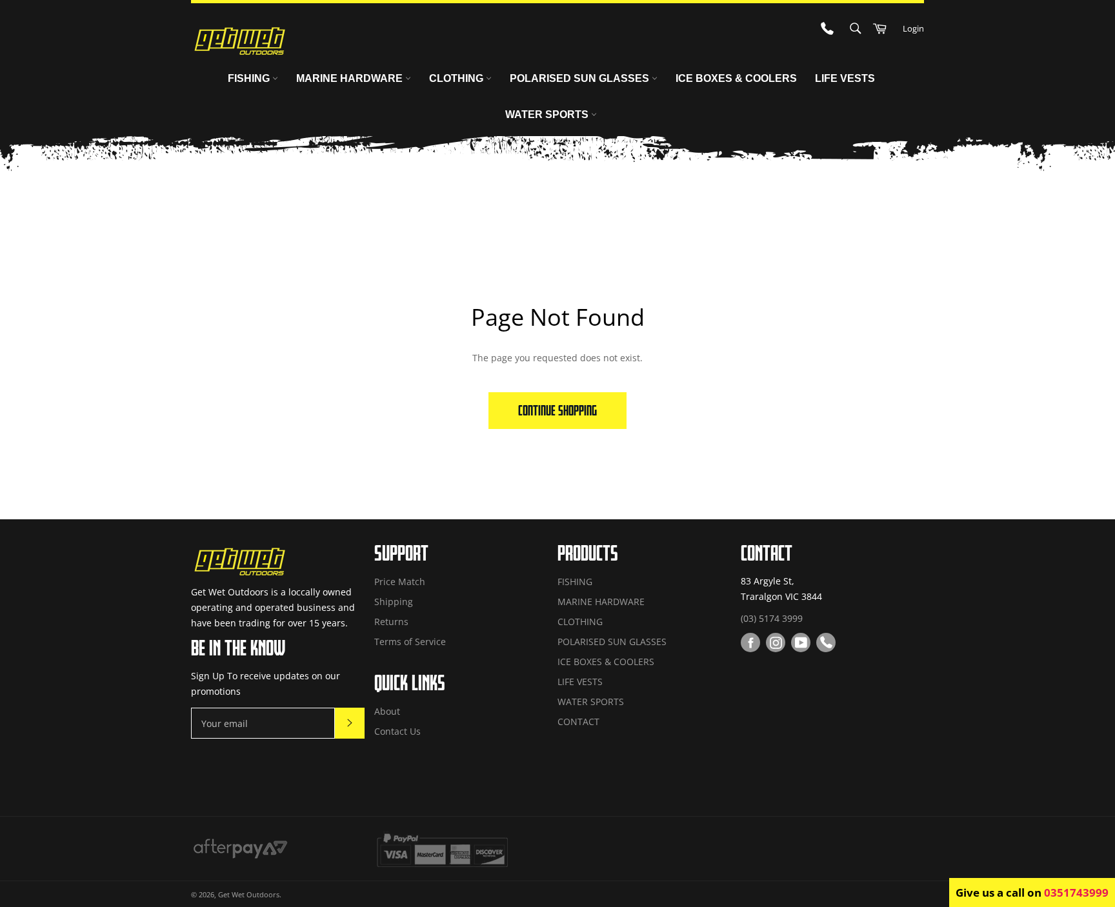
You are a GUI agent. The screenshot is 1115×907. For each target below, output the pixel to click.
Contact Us (397, 731)
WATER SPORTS (548, 114)
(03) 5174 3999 (772, 618)
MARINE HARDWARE (350, 78)
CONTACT (578, 721)
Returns (391, 621)
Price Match (399, 581)
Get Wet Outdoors (248, 894)
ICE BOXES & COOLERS (736, 78)
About (387, 711)
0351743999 (1076, 892)
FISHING (250, 78)
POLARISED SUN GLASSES (581, 78)
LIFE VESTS (845, 78)
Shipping (393, 601)
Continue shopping (557, 410)
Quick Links (409, 682)
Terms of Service (410, 641)
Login (913, 28)
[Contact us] (826, 642)
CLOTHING (457, 78)
